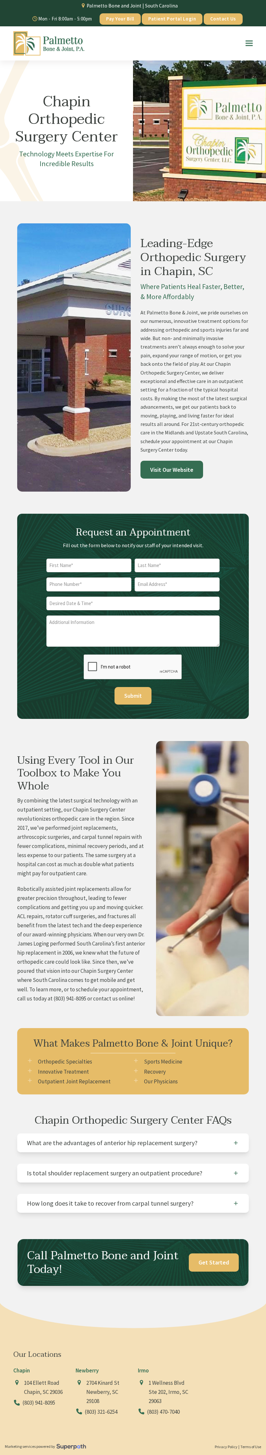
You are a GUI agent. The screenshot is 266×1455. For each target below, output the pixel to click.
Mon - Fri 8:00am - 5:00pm (64, 19)
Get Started (214, 1262)
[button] (249, 43)
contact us (105, 998)
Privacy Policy (226, 1446)
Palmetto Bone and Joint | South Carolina (132, 6)
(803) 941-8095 (70, 998)
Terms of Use (250, 1446)
